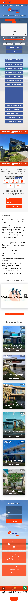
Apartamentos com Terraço (14, 80)
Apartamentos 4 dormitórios (14, 72)
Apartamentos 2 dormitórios (14, 64)
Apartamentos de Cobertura (14, 84)
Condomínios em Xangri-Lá (14, 105)
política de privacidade (5, 596)
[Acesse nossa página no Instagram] (15, 544)
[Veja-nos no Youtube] (14, 547)
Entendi (14, 599)
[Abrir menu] (25, 2)
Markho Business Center (14, 117)
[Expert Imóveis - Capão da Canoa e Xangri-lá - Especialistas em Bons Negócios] (14, 10)
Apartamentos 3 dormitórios (14, 68)
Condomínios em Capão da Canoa (14, 101)
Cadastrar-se (14, 521)
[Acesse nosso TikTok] (19, 544)
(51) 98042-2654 (8, 5)
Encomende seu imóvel (14, 571)
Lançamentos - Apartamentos (14, 109)
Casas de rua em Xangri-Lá (14, 97)
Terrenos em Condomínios (14, 121)
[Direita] (26, 148)
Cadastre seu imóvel (14, 569)
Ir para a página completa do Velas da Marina (14, 313)
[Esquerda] (1, 148)
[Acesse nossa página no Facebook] (9, 544)
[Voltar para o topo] (3, 588)
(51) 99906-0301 (22, 5)
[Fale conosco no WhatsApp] (12, 544)
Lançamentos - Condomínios (14, 113)
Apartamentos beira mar (14, 76)
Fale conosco (14, 572)
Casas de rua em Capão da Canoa (14, 93)
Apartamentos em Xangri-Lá (14, 88)
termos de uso (14, 596)
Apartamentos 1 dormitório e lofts (14, 60)
